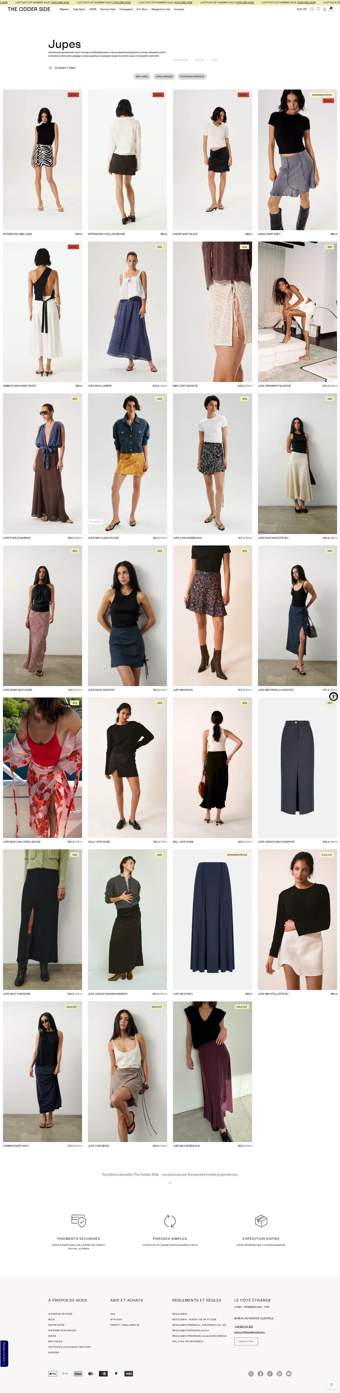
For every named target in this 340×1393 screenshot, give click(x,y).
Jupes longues (164, 76)
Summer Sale (107, 9)
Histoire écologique (62, 1330)
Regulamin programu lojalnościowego (199, 1336)
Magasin (64, 9)
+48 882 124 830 (243, 1326)
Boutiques (55, 1341)
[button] (4, 1353)
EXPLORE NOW (18, 2)
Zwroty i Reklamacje (125, 1325)
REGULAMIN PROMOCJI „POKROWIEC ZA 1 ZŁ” (199, 1325)
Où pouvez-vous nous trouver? (69, 1347)
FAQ (112, 1314)
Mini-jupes (142, 76)
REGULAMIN (179, 1314)
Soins (52, 1336)
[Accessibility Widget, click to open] (333, 696)
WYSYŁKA (116, 1319)
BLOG (51, 1319)
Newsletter (246, 1341)
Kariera (53, 1352)
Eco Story (142, 9)
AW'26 (92, 9)
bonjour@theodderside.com (249, 1332)
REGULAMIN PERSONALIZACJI (190, 1330)
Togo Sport (79, 9)
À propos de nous (60, 1314)
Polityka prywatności (187, 1341)
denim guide (56, 1325)
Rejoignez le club (161, 9)
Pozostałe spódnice (192, 76)
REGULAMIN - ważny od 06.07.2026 (194, 1319)
